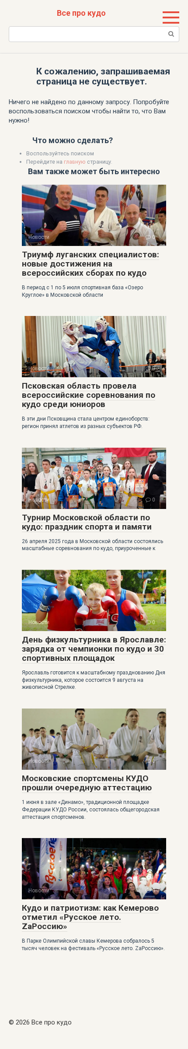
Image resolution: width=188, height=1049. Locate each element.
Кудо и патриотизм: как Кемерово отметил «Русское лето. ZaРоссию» (90, 917)
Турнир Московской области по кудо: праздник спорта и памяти (87, 522)
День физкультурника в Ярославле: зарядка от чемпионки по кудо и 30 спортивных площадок (94, 649)
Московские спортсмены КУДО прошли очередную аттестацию (87, 783)
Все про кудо (81, 13)
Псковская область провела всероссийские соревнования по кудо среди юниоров (88, 395)
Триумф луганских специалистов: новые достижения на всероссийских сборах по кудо (90, 263)
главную (75, 161)
